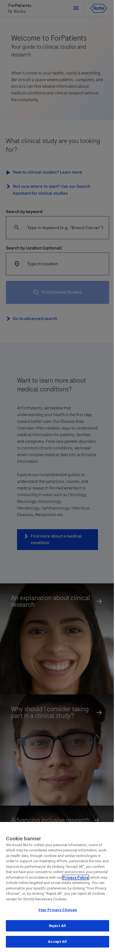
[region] (57, 887)
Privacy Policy (75, 877)
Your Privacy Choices (57, 910)
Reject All (57, 926)
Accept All (57, 941)
